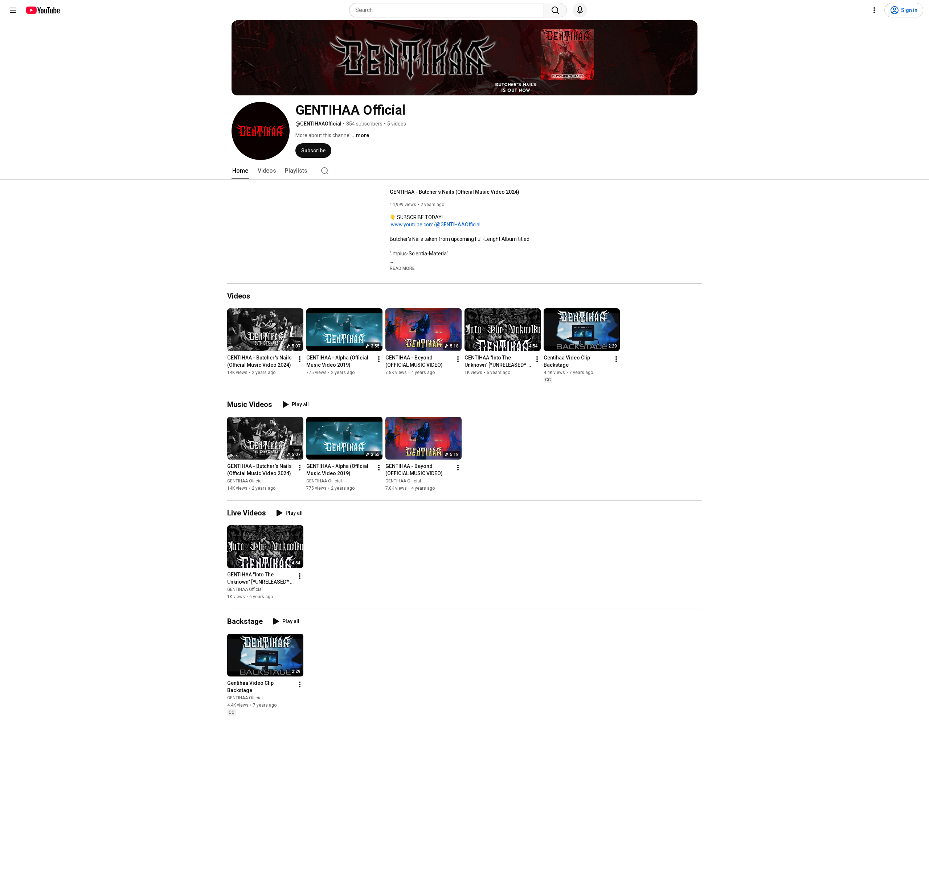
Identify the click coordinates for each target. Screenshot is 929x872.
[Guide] (13, 10)
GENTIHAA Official (245, 481)
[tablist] (464, 171)
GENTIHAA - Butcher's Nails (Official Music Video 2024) (454, 192)
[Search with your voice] (580, 10)
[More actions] (299, 359)
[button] (402, 268)
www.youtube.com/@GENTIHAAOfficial (435, 224)
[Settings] (874, 10)
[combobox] (448, 10)
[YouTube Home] (42, 10)
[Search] (555, 10)
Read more (402, 268)
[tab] (240, 171)
